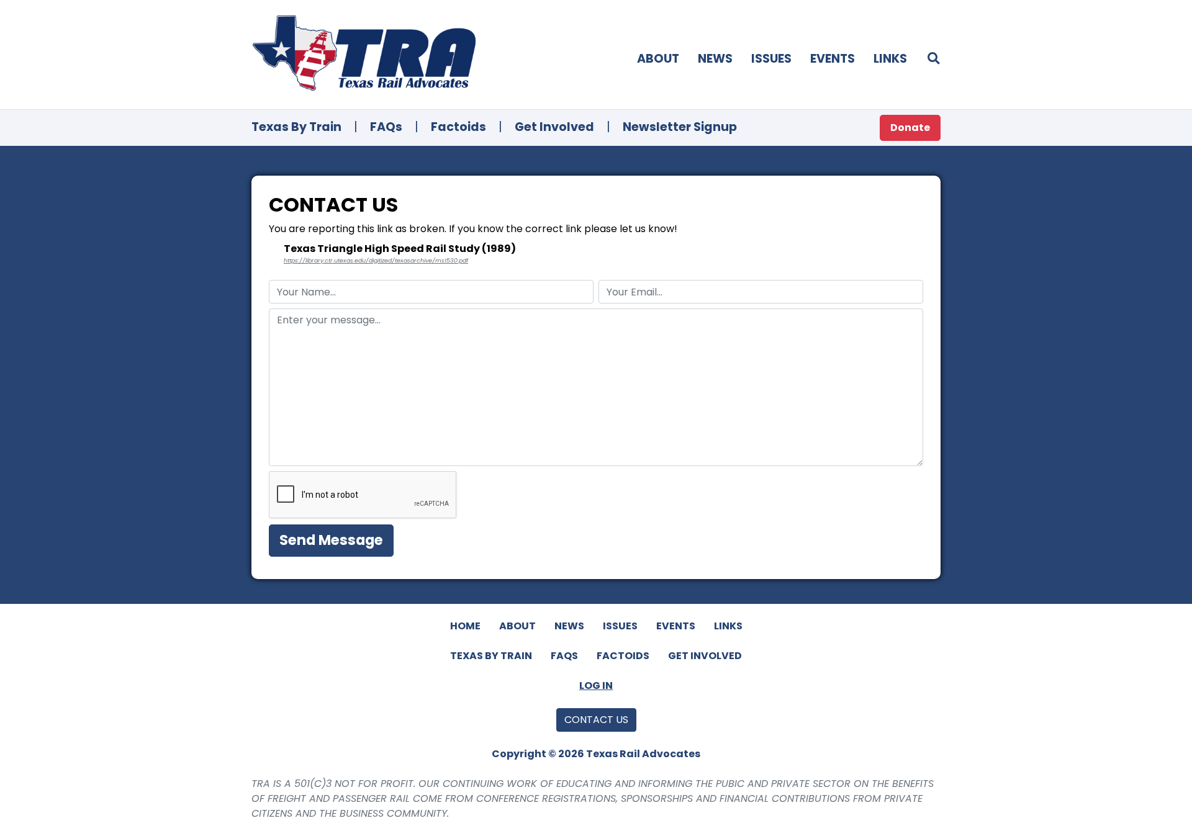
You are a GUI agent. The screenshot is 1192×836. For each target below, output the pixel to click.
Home (465, 626)
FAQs (386, 127)
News (715, 58)
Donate (910, 127)
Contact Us (596, 719)
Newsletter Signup (680, 127)
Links (890, 58)
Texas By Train (296, 127)
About (658, 58)
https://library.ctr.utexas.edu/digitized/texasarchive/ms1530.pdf (376, 260)
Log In (596, 685)
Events (832, 58)
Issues (771, 58)
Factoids (458, 127)
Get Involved (554, 127)
